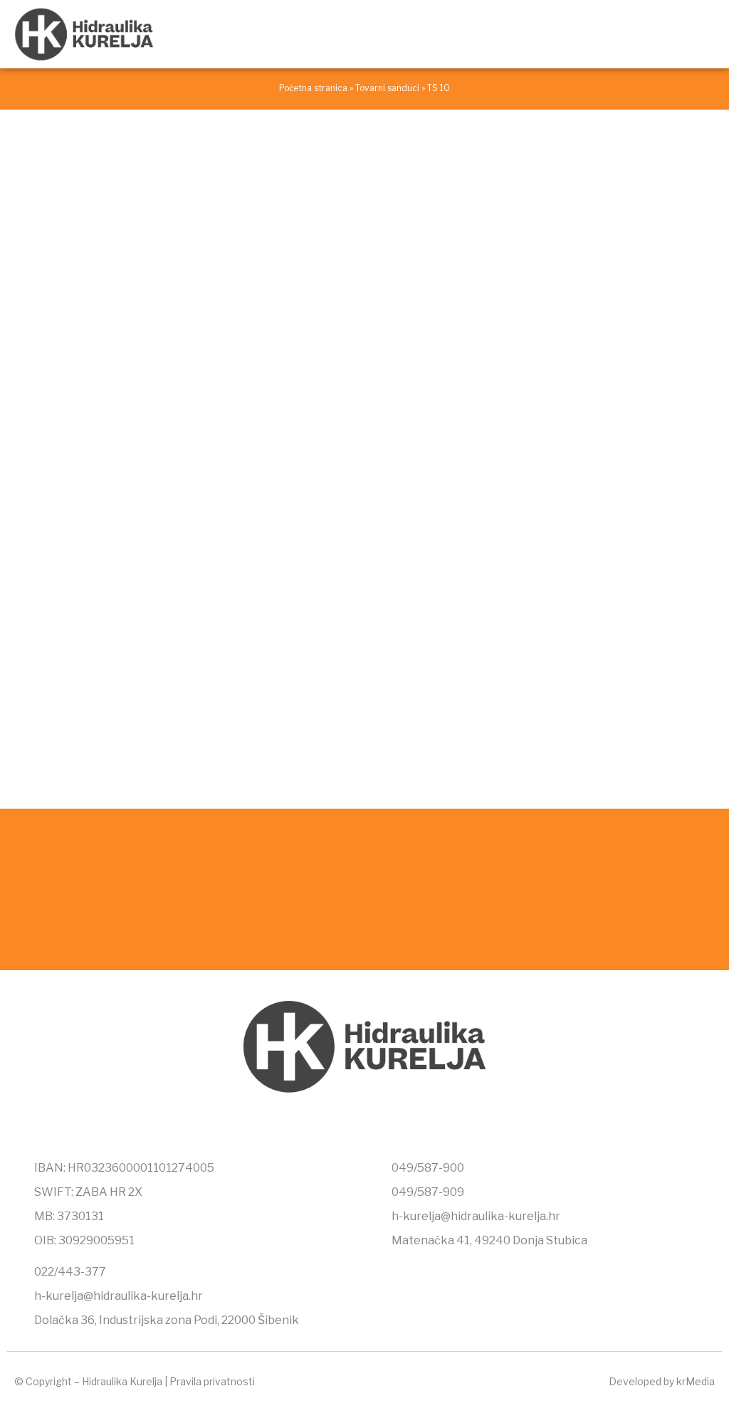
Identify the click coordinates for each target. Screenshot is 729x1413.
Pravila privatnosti (212, 1381)
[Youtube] (394, 1123)
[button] (705, 34)
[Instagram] (364, 1123)
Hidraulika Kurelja (122, 1381)
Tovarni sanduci (387, 88)
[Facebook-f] (334, 1123)
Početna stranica (313, 88)
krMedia (695, 1381)
